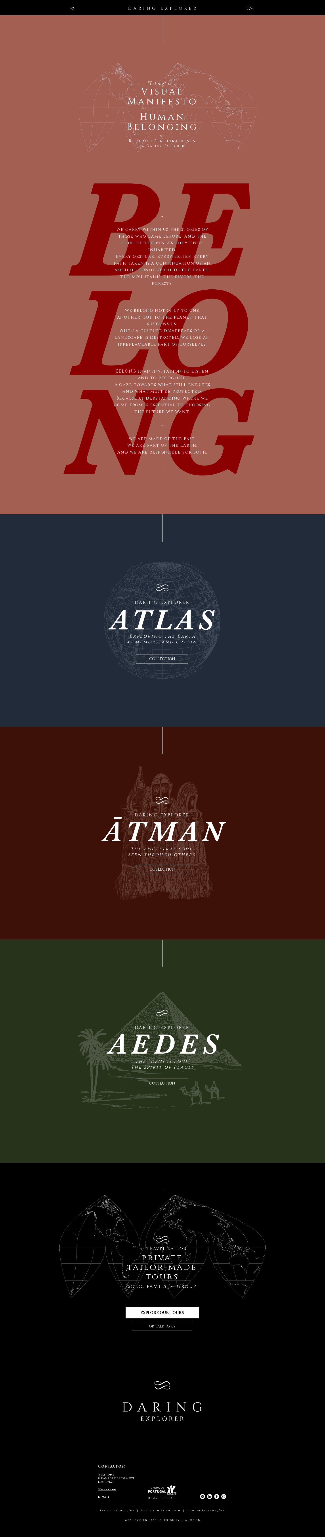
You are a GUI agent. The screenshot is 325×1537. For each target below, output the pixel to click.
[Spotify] (202, 1496)
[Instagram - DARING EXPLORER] (72, 8)
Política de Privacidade (161, 1510)
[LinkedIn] (209, 1496)
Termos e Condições (117, 1510)
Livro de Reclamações (206, 1510)
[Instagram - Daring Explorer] (223, 1496)
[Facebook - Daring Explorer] (216, 1496)
